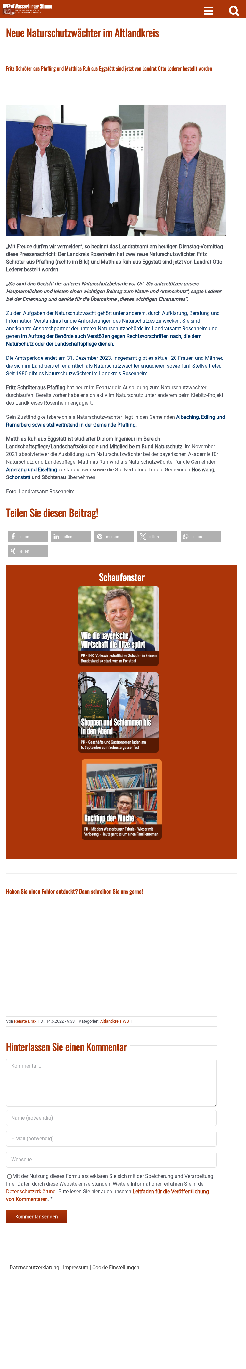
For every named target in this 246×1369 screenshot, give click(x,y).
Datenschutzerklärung (34, 1267)
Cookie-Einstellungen (115, 1267)
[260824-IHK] (118, 590)
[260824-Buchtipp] (122, 763)
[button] (28, 536)
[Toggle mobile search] (234, 10)
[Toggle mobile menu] (209, 10)
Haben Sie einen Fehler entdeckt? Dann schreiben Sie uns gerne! (74, 891)
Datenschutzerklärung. (31, 1191)
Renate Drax (25, 1021)
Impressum (75, 1267)
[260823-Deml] (118, 676)
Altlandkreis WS (114, 1021)
